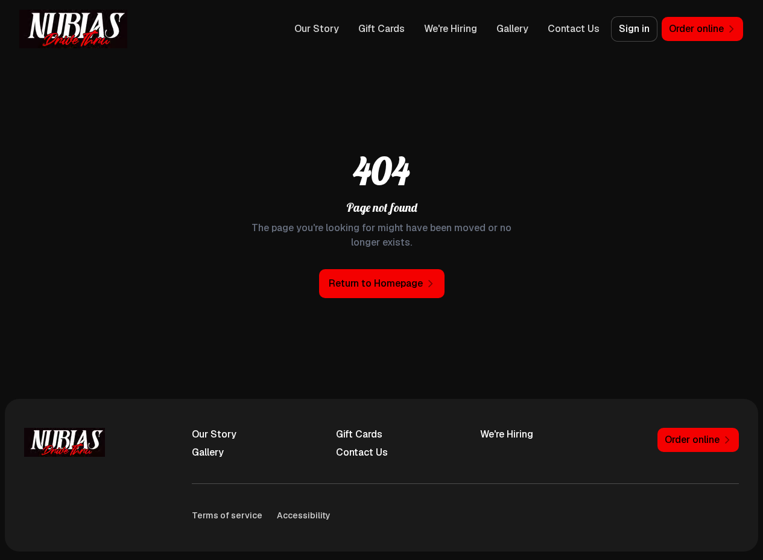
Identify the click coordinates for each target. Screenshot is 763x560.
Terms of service (227, 515)
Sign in (634, 28)
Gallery (512, 28)
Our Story (316, 28)
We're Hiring (450, 28)
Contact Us (574, 28)
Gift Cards (381, 28)
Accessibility (304, 515)
